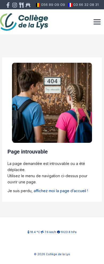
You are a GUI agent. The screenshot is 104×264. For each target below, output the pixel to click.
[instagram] (14, 5)
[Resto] (28, 5)
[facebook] (8, 5)
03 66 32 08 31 (86, 4)
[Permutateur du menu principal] (97, 22)
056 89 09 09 (53, 4)
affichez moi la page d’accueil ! (61, 190)
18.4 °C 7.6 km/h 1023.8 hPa (53, 232)
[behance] (21, 5)
